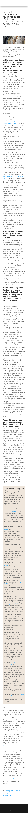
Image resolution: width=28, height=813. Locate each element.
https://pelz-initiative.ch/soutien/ (12, 779)
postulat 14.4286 (8, 546)
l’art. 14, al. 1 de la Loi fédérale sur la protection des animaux (13, 121)
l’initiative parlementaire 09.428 (13, 511)
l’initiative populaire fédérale (12, 604)
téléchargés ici (7, 746)
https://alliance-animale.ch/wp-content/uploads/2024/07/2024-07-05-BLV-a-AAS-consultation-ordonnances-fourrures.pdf (14, 793)
